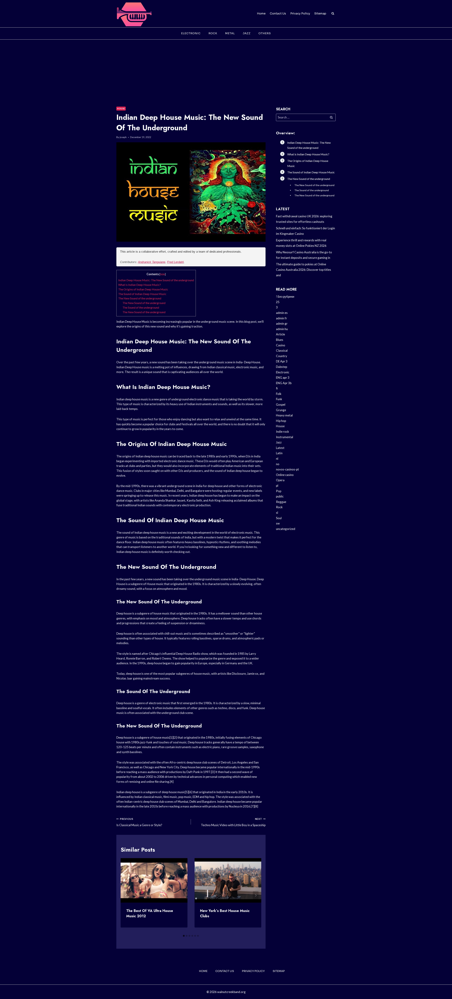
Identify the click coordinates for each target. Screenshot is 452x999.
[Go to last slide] (126, 895)
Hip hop (281, 421)
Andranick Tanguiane (151, 262)
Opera (280, 480)
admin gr (282, 323)
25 (277, 302)
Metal (230, 33)
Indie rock (282, 431)
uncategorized (285, 529)
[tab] (184, 936)
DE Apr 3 (281, 361)
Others (264, 33)
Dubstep (281, 367)
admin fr (281, 318)
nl (277, 458)
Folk (278, 394)
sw (278, 523)
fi (277, 388)
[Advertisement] (226, 66)
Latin (279, 453)
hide (162, 274)
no (277, 464)
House (121, 108)
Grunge (281, 410)
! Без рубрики (285, 296)
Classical (282, 350)
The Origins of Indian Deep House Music (143, 289)
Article (280, 334)
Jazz (247, 33)
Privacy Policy (300, 13)
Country (281, 356)
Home (261, 13)
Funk (279, 399)
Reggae (281, 502)
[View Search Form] (333, 13)
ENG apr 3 (282, 377)
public (280, 496)
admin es (282, 313)
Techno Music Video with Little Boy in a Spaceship (233, 822)
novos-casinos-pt (287, 469)
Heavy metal (284, 415)
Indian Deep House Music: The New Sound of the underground (156, 280)
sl (277, 512)
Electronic (191, 33)
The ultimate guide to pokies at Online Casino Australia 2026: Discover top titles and (303, 269)
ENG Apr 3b (284, 383)
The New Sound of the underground (139, 298)
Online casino (285, 475)
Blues (279, 340)
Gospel (280, 404)
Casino (280, 345)
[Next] (255, 895)
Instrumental (284, 437)
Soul (279, 518)
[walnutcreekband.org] (134, 13)
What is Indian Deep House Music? (139, 284)
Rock (213, 33)
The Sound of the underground (141, 307)
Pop (278, 491)
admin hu (282, 329)
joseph (123, 137)
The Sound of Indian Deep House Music (142, 294)
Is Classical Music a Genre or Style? (139, 822)
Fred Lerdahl (175, 262)
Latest (280, 448)
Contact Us (278, 13)
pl (277, 485)
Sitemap (320, 13)
